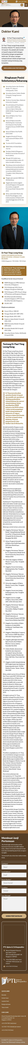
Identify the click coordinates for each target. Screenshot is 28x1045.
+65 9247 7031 (10, 961)
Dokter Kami (5, 998)
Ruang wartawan (6, 1004)
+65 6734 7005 (22, 1)
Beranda (4, 995)
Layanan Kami (5, 1001)
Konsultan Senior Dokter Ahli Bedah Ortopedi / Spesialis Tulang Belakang (16, 40)
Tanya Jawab (5, 1007)
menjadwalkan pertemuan (14, 68)
